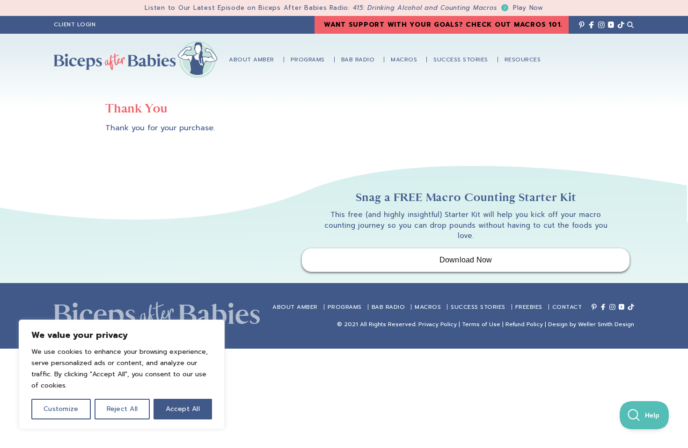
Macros (428, 307)
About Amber (295, 307)
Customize (61, 409)
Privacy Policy (437, 324)
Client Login (74, 24)
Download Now (465, 260)
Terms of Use (481, 324)
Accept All (183, 409)
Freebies (528, 307)
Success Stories (478, 307)
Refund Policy (524, 324)
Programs (345, 307)
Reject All (122, 409)
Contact (567, 307)
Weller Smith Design (606, 324)
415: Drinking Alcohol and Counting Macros (448, 7)
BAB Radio (388, 307)
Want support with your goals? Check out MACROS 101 (442, 25)
